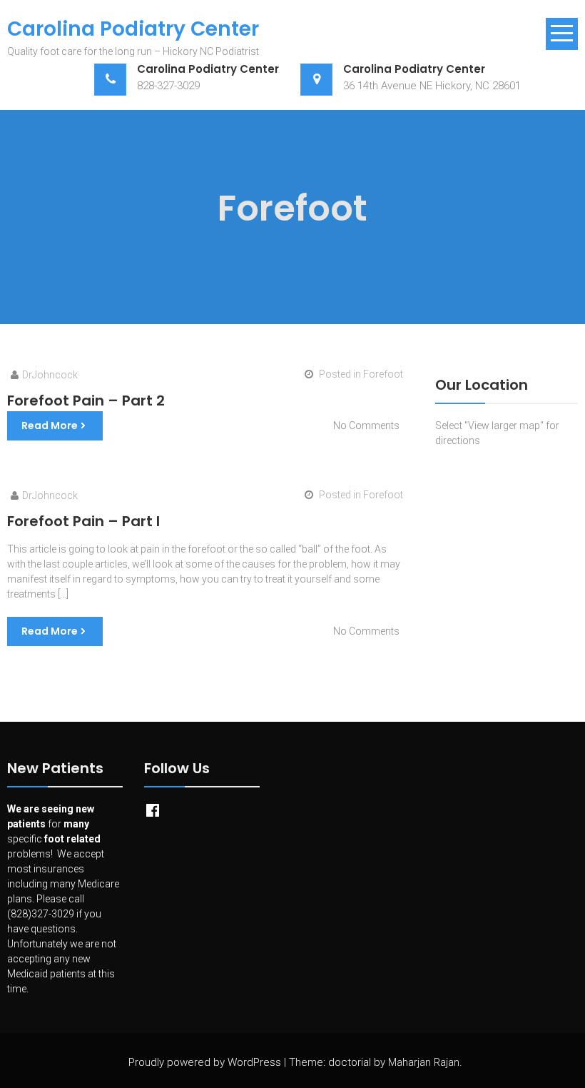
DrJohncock (50, 375)
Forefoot (383, 374)
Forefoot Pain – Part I (83, 521)
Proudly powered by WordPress (204, 1062)
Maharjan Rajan (423, 1062)
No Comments (366, 425)
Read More (49, 425)
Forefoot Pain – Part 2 (86, 400)
